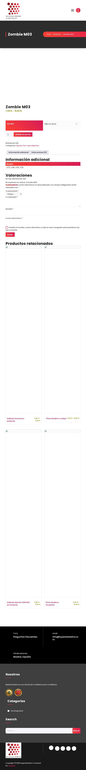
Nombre (10, 209)
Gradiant (11, 765)
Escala (10, 124)
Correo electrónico (14, 218)
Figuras (19, 145)
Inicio (49, 34)
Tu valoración (12, 197)
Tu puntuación (12, 191)
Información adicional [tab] (19, 152)
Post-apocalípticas (31, 145)
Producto (57, 34)
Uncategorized (17, 711)
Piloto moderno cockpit (56, 418)
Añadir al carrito (23, 134)
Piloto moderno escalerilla (52, 603)
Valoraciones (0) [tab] (39, 152)
